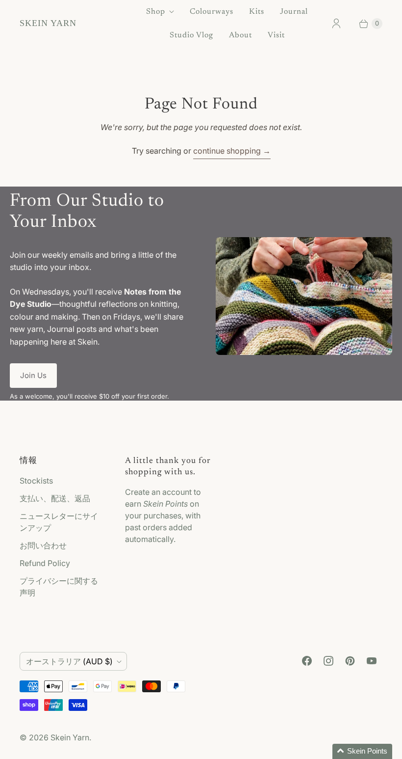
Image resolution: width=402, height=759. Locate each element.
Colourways (211, 12)
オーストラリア (69, 661)
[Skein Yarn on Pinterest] (350, 661)
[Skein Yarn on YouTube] (371, 661)
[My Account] (336, 23)
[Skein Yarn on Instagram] (328, 661)
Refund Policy (45, 563)
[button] (362, 751)
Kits (256, 12)
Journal (294, 12)
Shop (155, 12)
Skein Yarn (69, 737)
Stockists (36, 481)
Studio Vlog (191, 35)
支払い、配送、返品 (55, 498)
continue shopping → (232, 151)
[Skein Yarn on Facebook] (307, 661)
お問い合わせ (43, 545)
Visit (276, 35)
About (240, 35)
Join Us (33, 375)
